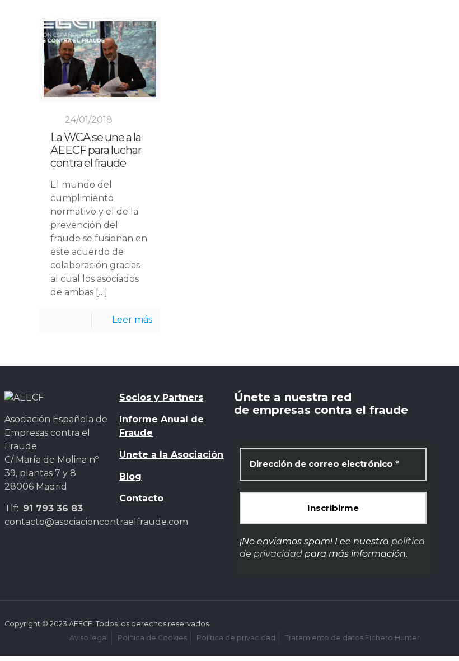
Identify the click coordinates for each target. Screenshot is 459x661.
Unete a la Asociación (171, 454)
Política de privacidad (235, 638)
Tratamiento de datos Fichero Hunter (352, 638)
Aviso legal (88, 638)
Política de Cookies (152, 638)
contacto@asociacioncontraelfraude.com (96, 521)
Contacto (141, 498)
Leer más (132, 319)
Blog (130, 476)
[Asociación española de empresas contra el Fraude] (60, 25)
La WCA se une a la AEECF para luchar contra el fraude (96, 150)
